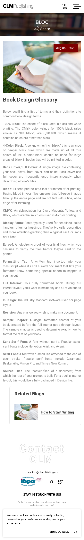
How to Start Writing (57, 412)
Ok (75, 531)
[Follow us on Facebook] (51, 481)
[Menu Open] (76, 6)
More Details (59, 531)
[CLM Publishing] (18, 6)
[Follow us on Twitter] (59, 481)
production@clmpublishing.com (42, 472)
